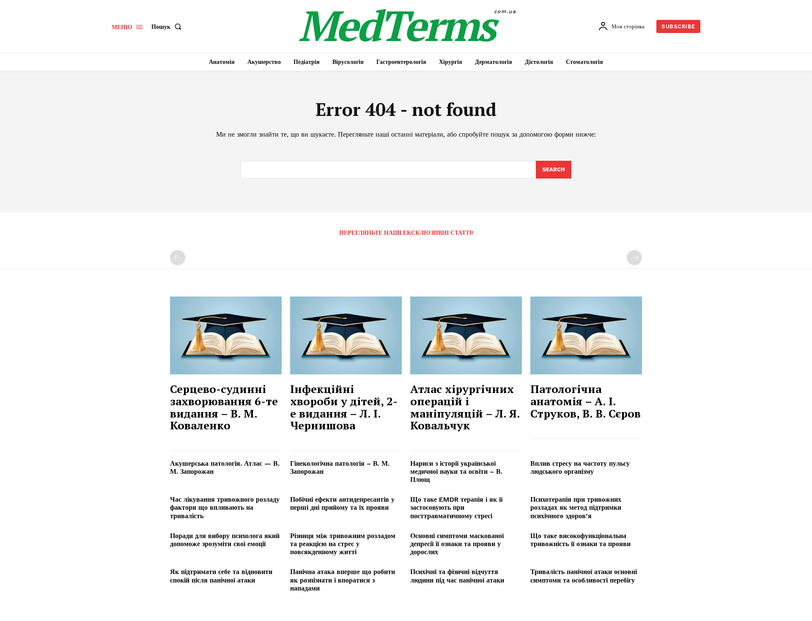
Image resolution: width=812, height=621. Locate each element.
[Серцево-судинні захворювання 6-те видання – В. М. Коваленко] (226, 336)
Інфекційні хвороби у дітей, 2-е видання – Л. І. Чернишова (344, 407)
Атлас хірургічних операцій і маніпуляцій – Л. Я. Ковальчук (465, 407)
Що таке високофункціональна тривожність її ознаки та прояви (580, 540)
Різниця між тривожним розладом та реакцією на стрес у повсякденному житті (342, 544)
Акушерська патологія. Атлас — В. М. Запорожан (225, 467)
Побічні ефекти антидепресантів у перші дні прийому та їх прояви (342, 503)
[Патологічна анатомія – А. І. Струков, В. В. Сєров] (586, 336)
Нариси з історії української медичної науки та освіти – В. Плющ (456, 471)
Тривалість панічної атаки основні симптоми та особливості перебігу (583, 576)
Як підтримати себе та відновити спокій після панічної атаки (221, 576)
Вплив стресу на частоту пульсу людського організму (580, 467)
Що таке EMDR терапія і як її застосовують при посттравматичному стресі (456, 507)
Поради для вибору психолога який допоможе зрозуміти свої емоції (225, 540)
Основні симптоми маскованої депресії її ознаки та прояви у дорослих (457, 544)
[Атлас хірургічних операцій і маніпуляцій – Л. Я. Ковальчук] (466, 336)
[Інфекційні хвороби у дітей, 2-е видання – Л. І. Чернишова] (346, 336)
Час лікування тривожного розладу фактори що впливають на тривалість (225, 507)
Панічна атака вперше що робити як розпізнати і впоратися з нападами (342, 580)
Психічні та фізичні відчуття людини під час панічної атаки (457, 576)
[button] (168, 27)
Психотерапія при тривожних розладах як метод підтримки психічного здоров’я (575, 507)
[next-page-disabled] (634, 257)
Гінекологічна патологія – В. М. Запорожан (340, 467)
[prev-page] (177, 257)
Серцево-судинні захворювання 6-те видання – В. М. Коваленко (224, 407)
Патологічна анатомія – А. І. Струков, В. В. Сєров (585, 401)
